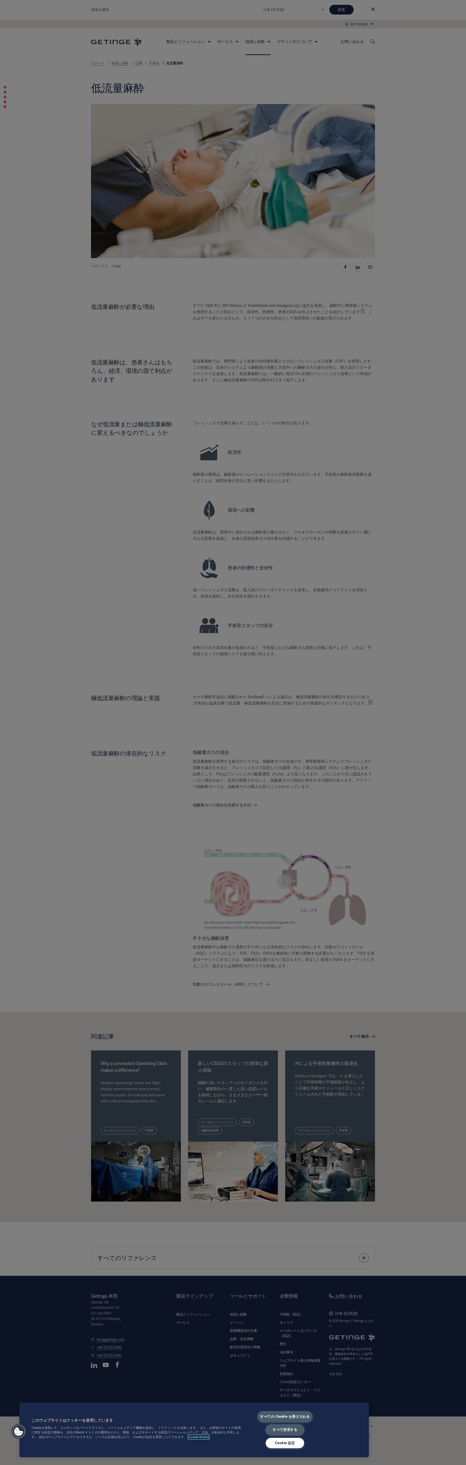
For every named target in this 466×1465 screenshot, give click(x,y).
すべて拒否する (285, 1429)
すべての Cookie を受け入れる (285, 1416)
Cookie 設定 (285, 1443)
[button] (18, 1431)
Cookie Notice (198, 1437)
